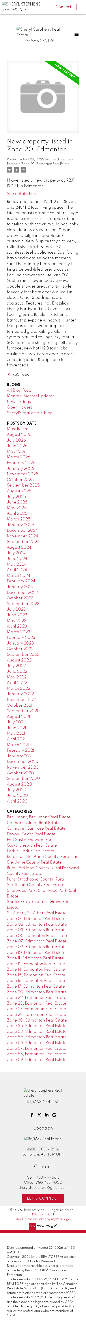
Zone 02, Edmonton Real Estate (37, 925)
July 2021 (15, 722)
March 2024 (18, 576)
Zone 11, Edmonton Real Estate (35, 958)
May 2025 (17, 508)
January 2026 (20, 469)
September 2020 (23, 779)
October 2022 (20, 649)
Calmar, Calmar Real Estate (33, 823)
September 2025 (23, 485)
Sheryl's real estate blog (30, 413)
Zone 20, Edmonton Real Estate (45, 163)
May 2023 (16, 621)
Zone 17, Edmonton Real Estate (36, 986)
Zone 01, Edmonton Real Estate (36, 919)
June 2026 (17, 446)
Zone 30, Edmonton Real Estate (37, 1020)
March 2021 (18, 745)
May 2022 (16, 677)
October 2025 (20, 480)
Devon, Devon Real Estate (31, 834)
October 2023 (20, 598)
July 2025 (16, 497)
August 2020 (19, 784)
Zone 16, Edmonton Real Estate (36, 981)
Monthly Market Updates (30, 396)
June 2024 (17, 559)
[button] (32, 1115)
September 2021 (22, 711)
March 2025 (18, 519)
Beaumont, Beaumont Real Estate (39, 817)
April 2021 (16, 739)
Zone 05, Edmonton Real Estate (37, 936)
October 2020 (20, 773)
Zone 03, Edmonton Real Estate (37, 930)
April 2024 (17, 570)
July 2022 (16, 666)
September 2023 (23, 604)
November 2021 (22, 700)
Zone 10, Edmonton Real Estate (36, 953)
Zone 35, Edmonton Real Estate (37, 1026)
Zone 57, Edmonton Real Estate (36, 1049)
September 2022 (23, 655)
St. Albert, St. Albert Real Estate (37, 913)
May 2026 (16, 452)
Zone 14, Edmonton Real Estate (36, 970)
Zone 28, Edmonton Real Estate (36, 1015)
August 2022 (19, 660)
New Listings (19, 402)
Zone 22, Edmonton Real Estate (36, 998)
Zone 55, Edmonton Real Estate (37, 1037)
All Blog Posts (19, 390)
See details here (22, 194)
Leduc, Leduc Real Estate (30, 851)
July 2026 (16, 440)
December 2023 (22, 593)
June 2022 (17, 672)
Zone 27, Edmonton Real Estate (36, 1009)
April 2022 (17, 683)
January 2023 (20, 643)
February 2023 (21, 638)
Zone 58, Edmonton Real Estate (36, 1054)
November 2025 (22, 474)
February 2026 (21, 463)
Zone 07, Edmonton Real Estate (37, 941)
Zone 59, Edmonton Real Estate (37, 1060)
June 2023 (17, 615)
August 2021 (18, 717)
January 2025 (20, 525)
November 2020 (23, 767)
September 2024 (23, 542)
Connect (63, 7)
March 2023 (18, 632)
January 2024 (20, 587)
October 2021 (19, 706)
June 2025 (17, 502)
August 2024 (19, 548)
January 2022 (20, 694)
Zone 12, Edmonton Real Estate (36, 964)
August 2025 (19, 491)
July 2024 (16, 553)
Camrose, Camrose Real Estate (36, 828)
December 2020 (22, 762)
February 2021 (20, 750)
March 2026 (18, 457)
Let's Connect (43, 1198)
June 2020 (17, 796)
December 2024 (22, 531)
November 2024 (22, 536)
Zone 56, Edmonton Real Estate (37, 1043)
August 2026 (19, 435)
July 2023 (16, 609)
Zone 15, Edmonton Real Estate (36, 975)
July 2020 (16, 790)
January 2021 (20, 756)
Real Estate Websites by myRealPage (43, 1219)
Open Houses (19, 407)
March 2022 (18, 689)
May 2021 (16, 734)
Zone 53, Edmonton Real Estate (37, 1032)
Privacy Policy (42, 1214)
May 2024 (16, 565)
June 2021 (16, 728)
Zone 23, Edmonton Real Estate (36, 1003)
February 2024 (21, 581)
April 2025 (17, 514)
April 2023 (17, 626)
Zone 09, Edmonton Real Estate (37, 947)
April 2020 (17, 801)
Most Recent (18, 429)
